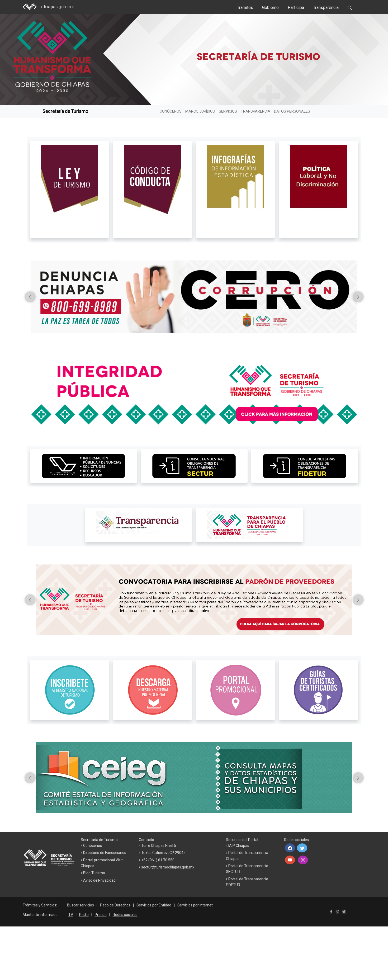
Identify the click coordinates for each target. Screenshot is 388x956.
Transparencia (326, 7)
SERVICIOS (228, 111)
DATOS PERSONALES (292, 111)
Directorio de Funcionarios (104, 853)
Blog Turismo (94, 873)
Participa (296, 7)
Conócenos (92, 845)
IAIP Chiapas (238, 845)
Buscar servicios (80, 905)
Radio (84, 914)
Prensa (101, 914)
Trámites (245, 7)
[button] (290, 847)
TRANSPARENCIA (255, 111)
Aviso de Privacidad (99, 880)
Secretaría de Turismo (65, 111)
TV (70, 914)
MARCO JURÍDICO (200, 111)
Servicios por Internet (195, 905)
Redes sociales (125, 914)
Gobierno (270, 7)
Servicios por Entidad (153, 905)
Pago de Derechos (115, 905)
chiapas (57, 6)
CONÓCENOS (171, 111)
